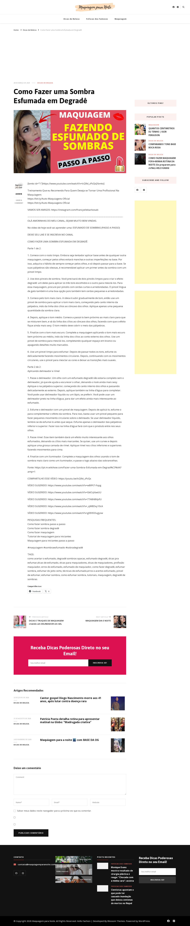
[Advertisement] (95, 52)
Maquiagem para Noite (43, 921)
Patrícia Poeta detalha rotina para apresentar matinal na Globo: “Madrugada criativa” (70, 720)
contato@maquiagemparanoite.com (36, 864)
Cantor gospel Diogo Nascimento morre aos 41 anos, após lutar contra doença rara (70, 699)
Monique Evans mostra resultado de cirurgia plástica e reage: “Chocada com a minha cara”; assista (122, 874)
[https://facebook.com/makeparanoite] (137, 190)
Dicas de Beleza (72, 19)
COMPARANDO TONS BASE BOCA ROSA (162, 146)
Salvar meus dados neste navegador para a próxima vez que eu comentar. (54, 810)
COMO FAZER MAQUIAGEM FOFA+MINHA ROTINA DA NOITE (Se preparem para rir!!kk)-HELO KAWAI (162, 163)
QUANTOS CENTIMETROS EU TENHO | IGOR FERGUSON (162, 131)
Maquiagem (121, 19)
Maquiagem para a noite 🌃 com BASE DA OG (69, 740)
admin (19, 194)
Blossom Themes (116, 921)
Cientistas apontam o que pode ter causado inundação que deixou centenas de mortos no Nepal (122, 896)
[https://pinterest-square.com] (144, 190)
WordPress (144, 921)
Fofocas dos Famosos (97, 19)
